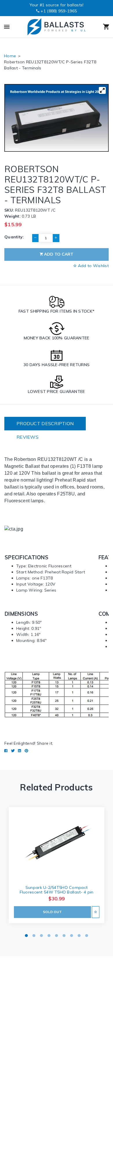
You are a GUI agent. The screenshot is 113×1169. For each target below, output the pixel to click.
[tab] (45, 423)
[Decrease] (35, 238)
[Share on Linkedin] (19, 750)
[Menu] (12, 26)
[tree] (56, 117)
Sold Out (52, 912)
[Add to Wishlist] (95, 912)
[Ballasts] (56, 26)
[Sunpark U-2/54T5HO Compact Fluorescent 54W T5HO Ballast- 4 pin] (56, 843)
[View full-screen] (102, 90)
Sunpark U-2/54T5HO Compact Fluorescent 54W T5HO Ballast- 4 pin (57, 890)
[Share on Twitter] (13, 750)
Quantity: (14, 236)
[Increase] (56, 238)
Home (10, 55)
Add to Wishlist (93, 265)
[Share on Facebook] (6, 750)
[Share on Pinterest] (26, 750)
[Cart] (100, 26)
